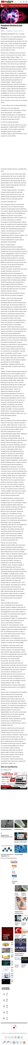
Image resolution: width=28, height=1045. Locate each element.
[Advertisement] (14, 152)
